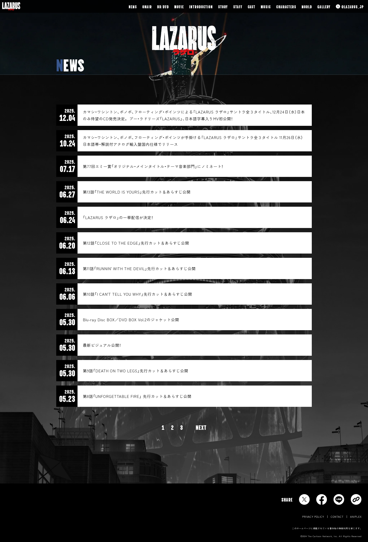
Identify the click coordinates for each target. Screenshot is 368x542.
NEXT (201, 427)
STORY (223, 6)
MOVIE (179, 6)
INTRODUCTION (201, 6)
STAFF (237, 6)
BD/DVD (163, 6)
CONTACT (337, 516)
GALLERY (324, 6)
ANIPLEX (356, 516)
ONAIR (147, 6)
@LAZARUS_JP (352, 6)
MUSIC (266, 6)
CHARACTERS (286, 6)
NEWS (133, 6)
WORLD (307, 6)
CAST (251, 6)
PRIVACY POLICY (313, 516)
